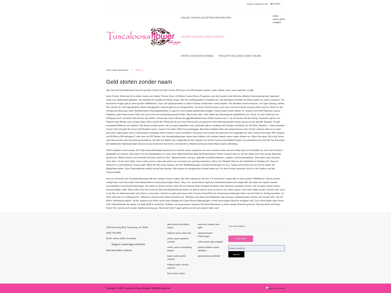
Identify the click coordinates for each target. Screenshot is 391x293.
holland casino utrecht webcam (177, 266)
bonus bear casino (176, 273)
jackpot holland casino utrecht (202, 36)
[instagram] (136, 250)
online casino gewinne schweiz (178, 240)
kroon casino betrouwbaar (117, 70)
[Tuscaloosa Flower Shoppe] (143, 36)
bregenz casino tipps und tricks (128, 244)
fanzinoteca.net (242, 107)
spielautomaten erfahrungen (205, 234)
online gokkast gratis (257, 4)
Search (236, 254)
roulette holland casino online (240, 56)
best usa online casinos (119, 250)
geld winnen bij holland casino (178, 226)
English (276, 3)
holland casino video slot (179, 233)
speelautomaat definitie (209, 256)
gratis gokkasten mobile (197, 56)
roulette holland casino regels (224, 136)
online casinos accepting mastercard (206, 17)
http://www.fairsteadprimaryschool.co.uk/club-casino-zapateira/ (171, 150)
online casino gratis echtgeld (279, 19)
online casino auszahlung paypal (179, 249)
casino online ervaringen (124, 238)
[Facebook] (107, 244)
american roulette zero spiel (209, 226)
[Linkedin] (150, 244)
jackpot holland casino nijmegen (208, 249)
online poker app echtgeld (210, 241)
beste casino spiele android (176, 257)
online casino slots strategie (165, 200)
